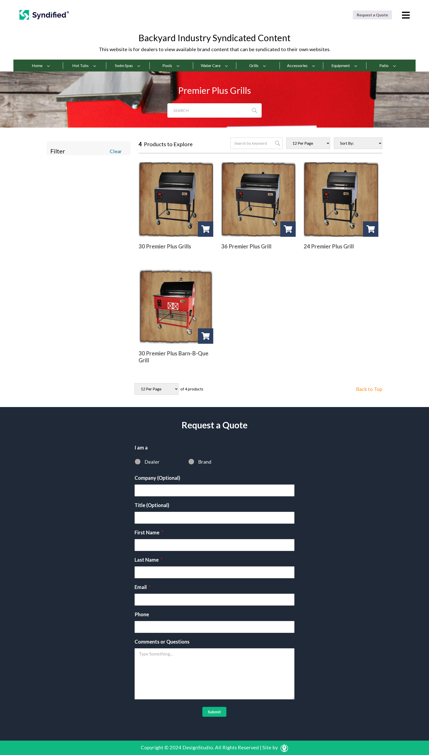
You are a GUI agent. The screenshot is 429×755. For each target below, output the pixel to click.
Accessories (297, 65)
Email (143, 587)
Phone (142, 614)
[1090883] (288, 229)
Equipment (340, 65)
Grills (253, 65)
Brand (205, 462)
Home (37, 65)
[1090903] (205, 336)
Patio (384, 65)
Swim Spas (124, 65)
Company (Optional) (157, 478)
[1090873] (205, 229)
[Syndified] (44, 15)
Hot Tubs (80, 65)
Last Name (149, 560)
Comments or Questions (162, 642)
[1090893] (370, 229)
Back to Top (369, 389)
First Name (149, 532)
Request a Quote (372, 14)
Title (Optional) (152, 505)
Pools (167, 65)
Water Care (210, 65)
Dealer (152, 462)
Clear (116, 151)
